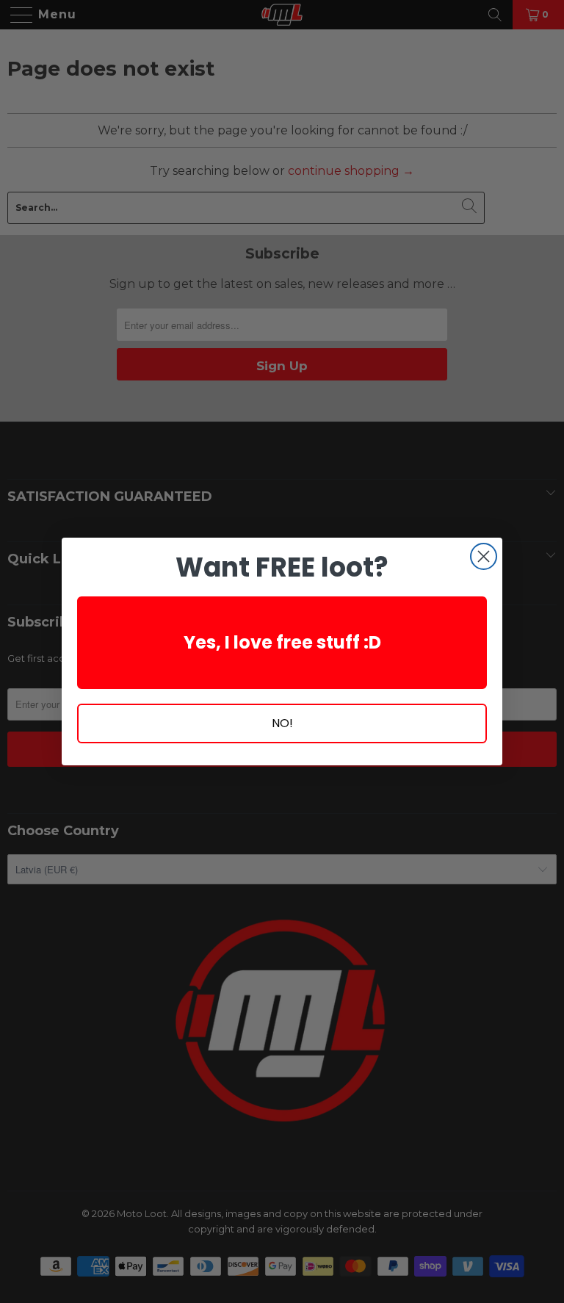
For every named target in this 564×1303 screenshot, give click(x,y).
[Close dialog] (483, 556)
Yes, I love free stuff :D (282, 642)
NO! (282, 723)
